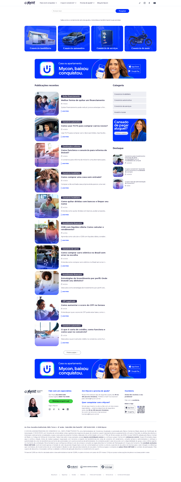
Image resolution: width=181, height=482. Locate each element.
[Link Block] (140, 3)
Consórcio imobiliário (122, 94)
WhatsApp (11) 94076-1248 (60, 401)
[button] (48, 3)
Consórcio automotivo (123, 100)
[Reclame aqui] (107, 467)
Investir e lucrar (120, 112)
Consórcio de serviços (122, 106)
